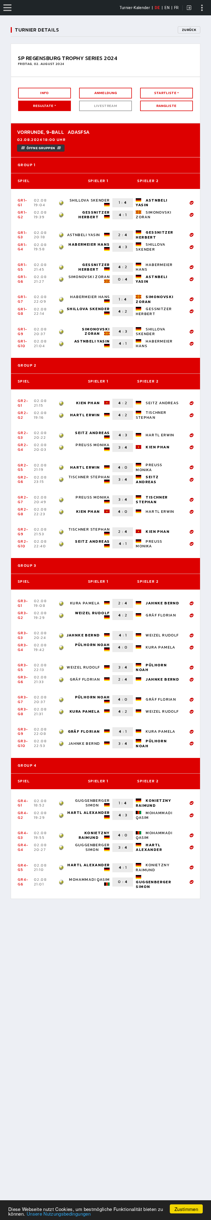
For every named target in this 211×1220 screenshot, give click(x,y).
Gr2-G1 (23, 403)
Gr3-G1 (23, 603)
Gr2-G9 (23, 532)
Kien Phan (88, 403)
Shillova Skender (90, 200)
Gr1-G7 (22, 299)
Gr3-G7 (23, 699)
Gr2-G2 (23, 415)
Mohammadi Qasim (154, 815)
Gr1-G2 (22, 215)
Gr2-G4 (23, 447)
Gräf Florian (161, 615)
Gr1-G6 (22, 279)
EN (167, 7)
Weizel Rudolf (92, 613)
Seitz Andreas (162, 403)
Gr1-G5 (22, 267)
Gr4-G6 (23, 882)
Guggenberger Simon (92, 803)
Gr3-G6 (23, 679)
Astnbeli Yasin (151, 202)
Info (44, 92)
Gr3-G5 (23, 667)
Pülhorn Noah (92, 645)
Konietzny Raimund (153, 803)
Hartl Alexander (88, 813)
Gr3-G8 (23, 711)
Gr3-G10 (23, 743)
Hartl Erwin (85, 415)
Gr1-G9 (22, 331)
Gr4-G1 (23, 803)
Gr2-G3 (23, 435)
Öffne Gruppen (40, 148)
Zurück (189, 29)
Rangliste (166, 105)
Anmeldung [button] (105, 92)
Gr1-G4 (22, 247)
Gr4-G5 (23, 867)
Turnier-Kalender (135, 7)
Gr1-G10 (22, 343)
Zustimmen (186, 1208)
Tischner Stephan (151, 415)
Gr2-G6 (23, 479)
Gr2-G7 (23, 499)
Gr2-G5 (23, 467)
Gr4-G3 (23, 835)
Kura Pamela (85, 603)
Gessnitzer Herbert (94, 215)
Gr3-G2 (23, 615)
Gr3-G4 (23, 647)
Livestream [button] (105, 105)
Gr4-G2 (23, 815)
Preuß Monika (93, 445)
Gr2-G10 (23, 544)
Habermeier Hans (89, 244)
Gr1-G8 (22, 311)
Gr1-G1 (22, 202)
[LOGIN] (189, 8)
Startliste (165, 92)
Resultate (43, 105)
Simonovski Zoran (153, 215)
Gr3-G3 (23, 635)
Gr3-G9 (23, 731)
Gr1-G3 (22, 235)
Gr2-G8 (23, 511)
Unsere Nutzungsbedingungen (59, 1213)
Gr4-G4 (23, 847)
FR (176, 7)
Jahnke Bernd (162, 603)
